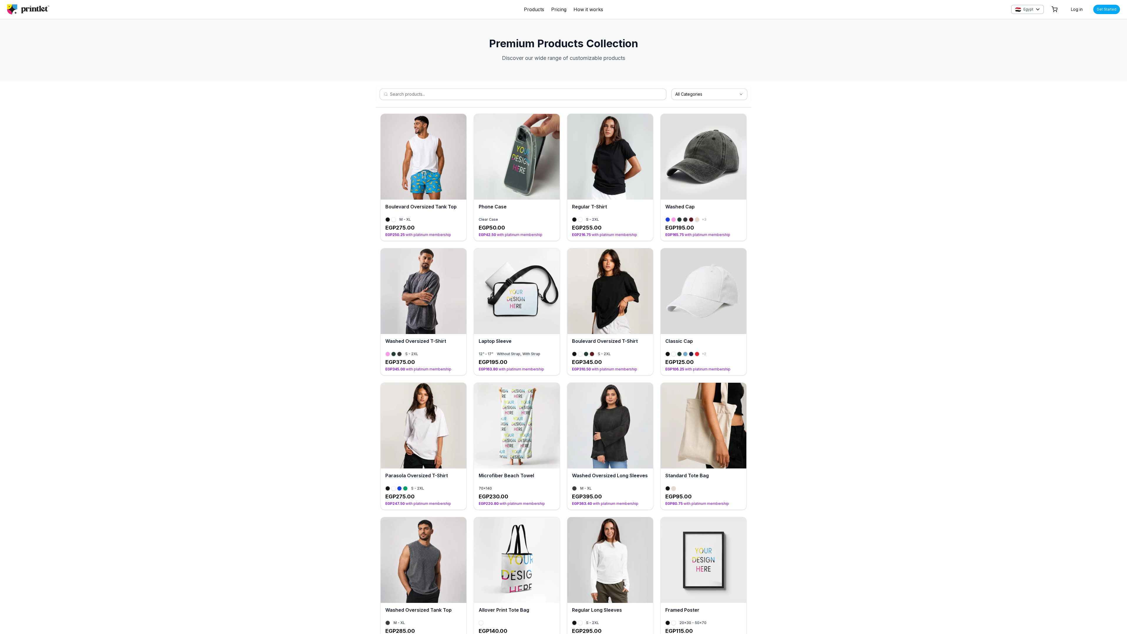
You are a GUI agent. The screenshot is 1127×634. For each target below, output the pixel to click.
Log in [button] (1077, 9)
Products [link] (534, 9)
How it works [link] (588, 9)
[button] (1054, 9)
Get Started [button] (1106, 9)
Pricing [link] (558, 9)
